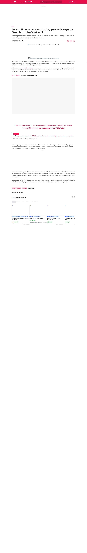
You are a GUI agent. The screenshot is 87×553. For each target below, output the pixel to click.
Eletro (23, 202)
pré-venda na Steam (27, 68)
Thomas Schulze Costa (17, 40)
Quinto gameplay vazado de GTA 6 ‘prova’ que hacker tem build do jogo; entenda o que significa (43, 136)
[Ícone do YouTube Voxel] (72, 1)
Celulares (18, 202)
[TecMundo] (15, 2)
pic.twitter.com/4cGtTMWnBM (52, 128)
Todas (13, 202)
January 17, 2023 (32, 138)
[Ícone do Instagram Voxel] (70, 1)
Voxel (13, 26)
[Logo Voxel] (28, 2)
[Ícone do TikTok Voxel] (74, 1)
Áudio (31, 202)
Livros (27, 202)
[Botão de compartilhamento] (68, 41)
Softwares (36, 202)
